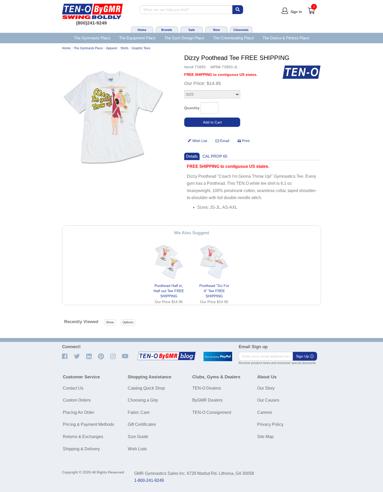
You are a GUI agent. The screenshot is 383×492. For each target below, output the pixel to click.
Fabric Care (139, 412)
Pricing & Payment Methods (88, 424)
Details (192, 156)
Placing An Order (78, 412)
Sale (191, 30)
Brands (166, 30)
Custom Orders (77, 400)
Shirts (124, 48)
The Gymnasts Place (92, 38)
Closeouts (241, 30)
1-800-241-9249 (149, 480)
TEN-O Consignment (211, 412)
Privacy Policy (270, 424)
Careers (264, 412)
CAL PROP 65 (214, 156)
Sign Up (303, 356)
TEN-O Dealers (206, 388)
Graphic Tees (141, 48)
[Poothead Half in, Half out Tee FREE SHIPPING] (169, 262)
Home (142, 30)
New (216, 30)
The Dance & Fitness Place (286, 38)
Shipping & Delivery (81, 449)
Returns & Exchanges (83, 436)
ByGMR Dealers (207, 400)
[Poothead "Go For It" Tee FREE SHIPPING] (214, 262)
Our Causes (268, 400)
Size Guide (138, 436)
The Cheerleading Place (233, 38)
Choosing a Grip (143, 400)
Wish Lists (137, 449)
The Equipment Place (137, 38)
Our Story (266, 388)
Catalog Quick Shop (146, 388)
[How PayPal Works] (217, 356)
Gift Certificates (142, 424)
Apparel (111, 48)
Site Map (265, 436)
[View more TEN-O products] (301, 72)
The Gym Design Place (184, 38)
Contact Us (73, 388)
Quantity (192, 108)
